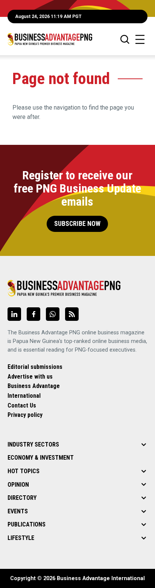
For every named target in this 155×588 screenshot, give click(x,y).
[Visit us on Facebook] (33, 314)
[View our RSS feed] (72, 314)
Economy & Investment (41, 457)
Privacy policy (25, 414)
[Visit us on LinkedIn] (14, 314)
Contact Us (22, 405)
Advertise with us (30, 376)
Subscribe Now (77, 223)
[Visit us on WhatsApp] (52, 314)
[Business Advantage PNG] (50, 39)
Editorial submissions (35, 366)
